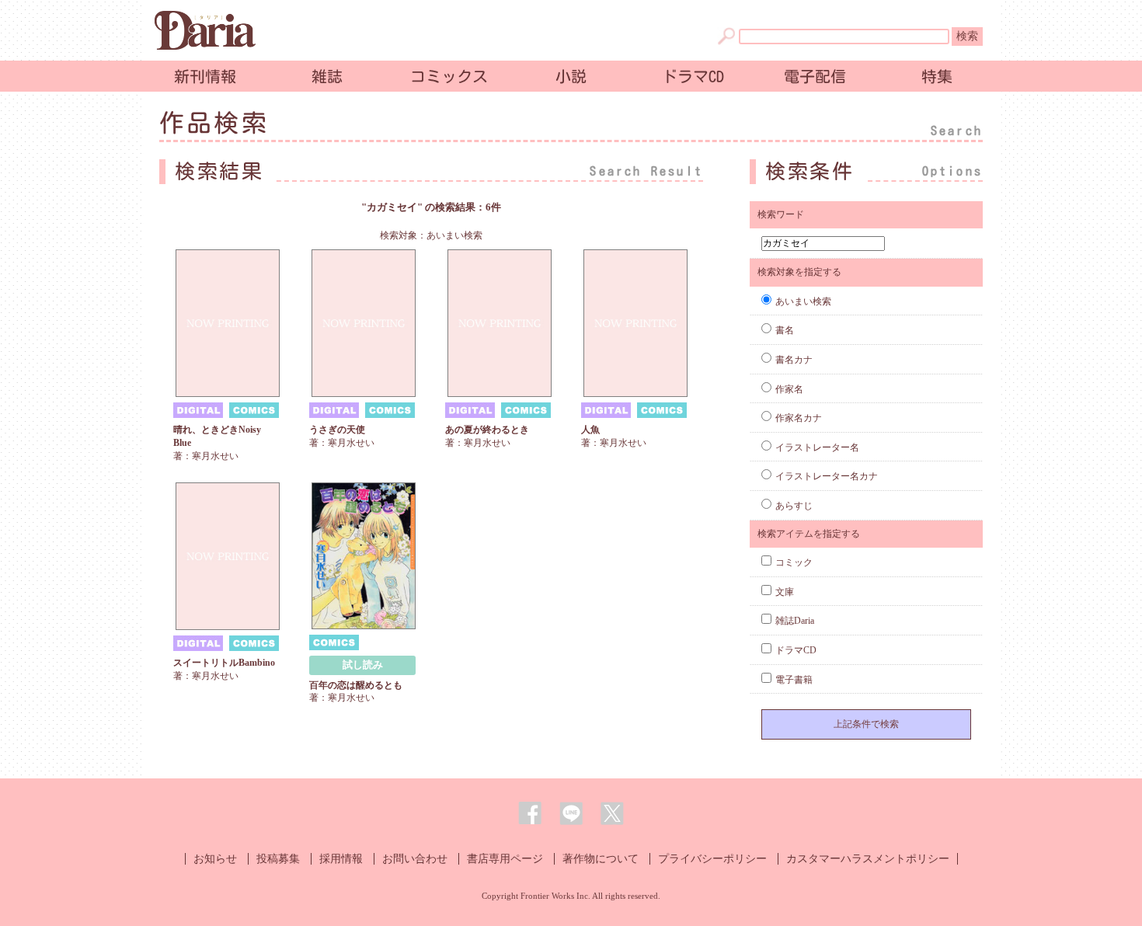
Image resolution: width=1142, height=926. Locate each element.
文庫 (784, 592)
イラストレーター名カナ (826, 476)
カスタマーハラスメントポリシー (867, 859)
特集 (936, 76)
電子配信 (815, 76)
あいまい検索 (803, 301)
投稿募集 (278, 859)
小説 (571, 76)
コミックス (449, 76)
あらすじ (794, 505)
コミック (794, 562)
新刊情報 (205, 76)
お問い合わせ (414, 859)
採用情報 (341, 859)
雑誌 (327, 76)
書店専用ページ (505, 859)
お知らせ (215, 859)
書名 (784, 330)
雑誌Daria (794, 620)
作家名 (789, 389)
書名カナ (794, 359)
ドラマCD (693, 76)
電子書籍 (794, 679)
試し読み (363, 664)
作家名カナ (798, 418)
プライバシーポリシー (712, 859)
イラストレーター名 (817, 447)
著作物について (600, 859)
